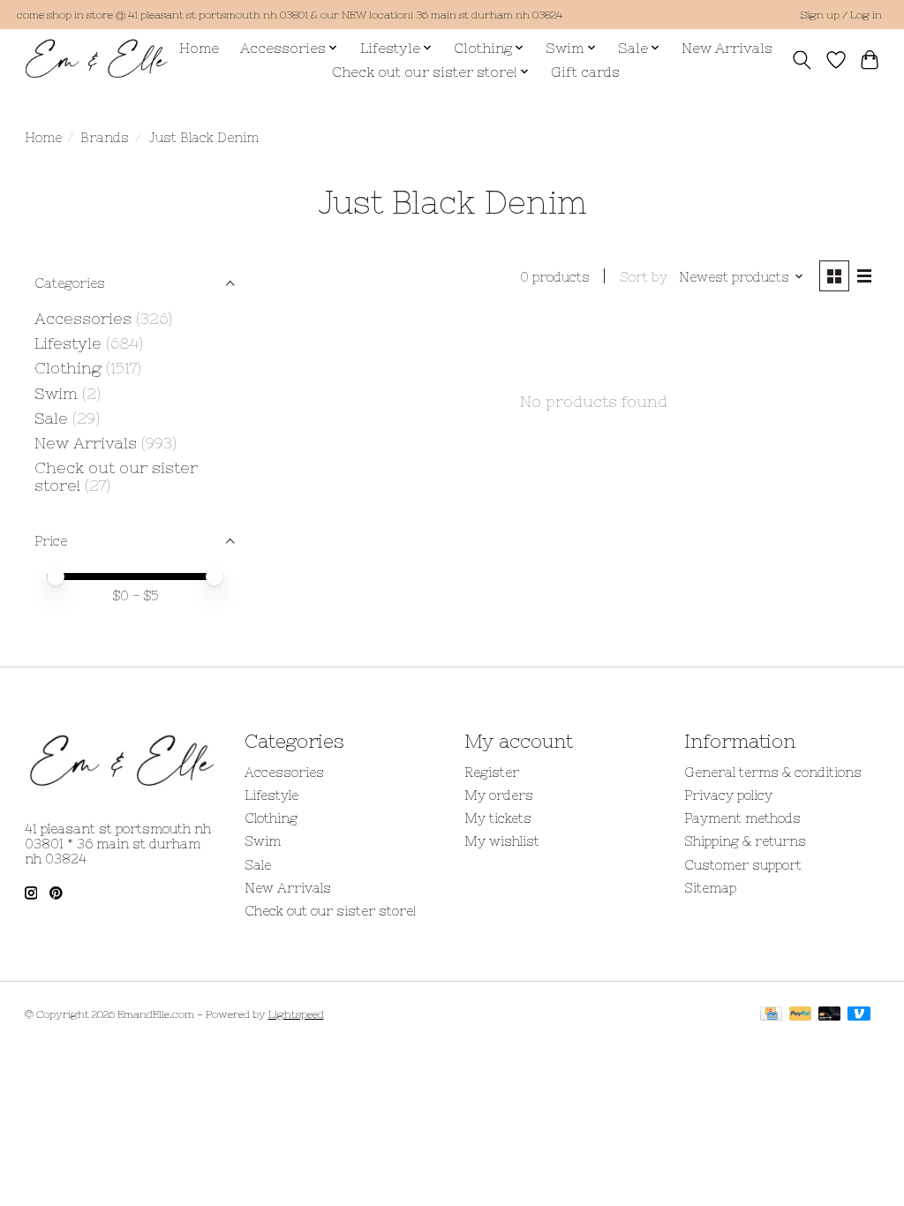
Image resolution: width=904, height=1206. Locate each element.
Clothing (68, 368)
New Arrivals (727, 48)
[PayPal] (800, 1014)
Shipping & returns (745, 840)
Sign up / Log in (841, 15)
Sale (51, 418)
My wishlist (501, 840)
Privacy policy (728, 795)
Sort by (643, 276)
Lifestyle (68, 343)
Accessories (83, 319)
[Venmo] (859, 1014)
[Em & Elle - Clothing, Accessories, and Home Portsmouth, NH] (96, 59)
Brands (104, 137)
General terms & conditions (773, 772)
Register (491, 772)
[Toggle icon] (801, 60)
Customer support (743, 864)
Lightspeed (296, 1014)
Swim (56, 394)
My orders (498, 795)
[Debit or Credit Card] (829, 1014)
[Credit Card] (771, 1014)
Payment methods (742, 817)
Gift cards (585, 71)
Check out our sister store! (330, 910)
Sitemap (710, 887)
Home (199, 48)
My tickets (497, 817)
